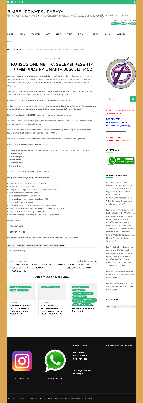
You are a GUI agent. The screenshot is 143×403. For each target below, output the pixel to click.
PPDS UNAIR (23, 290)
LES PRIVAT (20, 246)
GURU (48, 34)
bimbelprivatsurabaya (17, 250)
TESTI (70, 34)
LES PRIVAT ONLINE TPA (34, 246)
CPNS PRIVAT (78, 290)
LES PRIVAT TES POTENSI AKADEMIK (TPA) (82, 300)
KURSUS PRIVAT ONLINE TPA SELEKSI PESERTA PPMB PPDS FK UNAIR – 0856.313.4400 (20, 310)
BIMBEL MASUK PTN (81, 287)
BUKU (80, 34)
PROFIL (21, 34)
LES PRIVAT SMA (79, 297)
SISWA (59, 34)
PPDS (46, 59)
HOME (10, 34)
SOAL (107, 34)
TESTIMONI (53, 214)
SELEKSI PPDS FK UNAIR (57, 246)
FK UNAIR (11, 246)
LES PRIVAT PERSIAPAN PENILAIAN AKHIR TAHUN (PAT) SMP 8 (83, 308)
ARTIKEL (121, 34)
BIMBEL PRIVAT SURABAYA (35, 11)
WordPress (88, 398)
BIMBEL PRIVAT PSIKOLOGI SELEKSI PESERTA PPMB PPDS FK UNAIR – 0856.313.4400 (51, 310)
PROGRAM (35, 34)
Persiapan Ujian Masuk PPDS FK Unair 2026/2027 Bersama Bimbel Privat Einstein (121, 274)
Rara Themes (67, 398)
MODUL (94, 34)
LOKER (10, 42)
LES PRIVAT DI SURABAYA (20, 287)
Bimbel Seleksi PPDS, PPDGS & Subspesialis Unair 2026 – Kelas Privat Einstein (119, 286)
